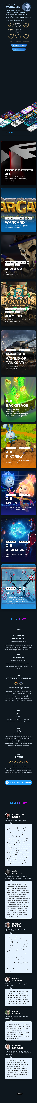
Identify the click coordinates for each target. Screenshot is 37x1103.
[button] (18, 163)
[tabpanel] (18, 164)
